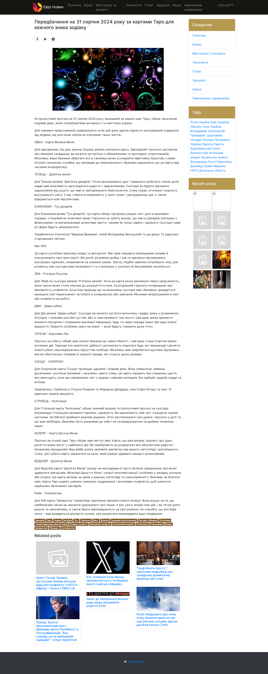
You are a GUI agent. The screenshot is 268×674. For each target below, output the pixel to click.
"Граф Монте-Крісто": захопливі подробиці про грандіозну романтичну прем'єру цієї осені (155, 573)
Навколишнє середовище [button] (193, 7)
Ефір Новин (52, 7)
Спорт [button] (149, 5)
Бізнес (197, 44)
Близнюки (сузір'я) (100, 524)
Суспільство (68, 528)
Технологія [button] (134, 5)
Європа (207, 144)
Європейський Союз (205, 148)
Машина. (219, 166)
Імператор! (41, 528)
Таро (49, 520)
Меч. (95, 520)
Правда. (54, 528)
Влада (168, 524)
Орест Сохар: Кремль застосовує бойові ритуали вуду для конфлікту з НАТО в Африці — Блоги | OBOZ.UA (56, 583)
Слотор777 (226, 5)
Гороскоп (86, 520)
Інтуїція (68, 520)
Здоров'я (199, 80)
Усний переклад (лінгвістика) (51, 524)
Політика (199, 35)
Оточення (165, 520)
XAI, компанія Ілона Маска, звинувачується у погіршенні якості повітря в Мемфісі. (107, 580)
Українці (223, 122)
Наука (197, 89)
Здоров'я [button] (163, 5)
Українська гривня (214, 157)
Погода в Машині (148, 520)
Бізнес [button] (88, 5)
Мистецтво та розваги (209, 53)
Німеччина (224, 161)
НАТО (194, 170)
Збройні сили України (205, 126)
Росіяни (208, 140)
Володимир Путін (203, 161)
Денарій (39, 520)
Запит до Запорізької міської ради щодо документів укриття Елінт (107, 602)
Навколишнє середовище (211, 98)
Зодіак (57, 520)
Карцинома (156, 524)
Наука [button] (176, 5)
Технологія (200, 62)
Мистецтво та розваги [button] (106, 7)
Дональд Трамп (201, 166)
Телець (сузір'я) (79, 524)
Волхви (105, 520)
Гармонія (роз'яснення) (124, 520)
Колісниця (142, 524)
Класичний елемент (124, 524)
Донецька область (212, 170)
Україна (204, 122)
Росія (194, 122)
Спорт (197, 71)
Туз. (76, 520)
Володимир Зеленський (207, 131)
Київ (214, 122)
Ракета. (219, 144)
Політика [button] (74, 5)
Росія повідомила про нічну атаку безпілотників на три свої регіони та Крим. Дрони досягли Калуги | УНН (157, 619)
